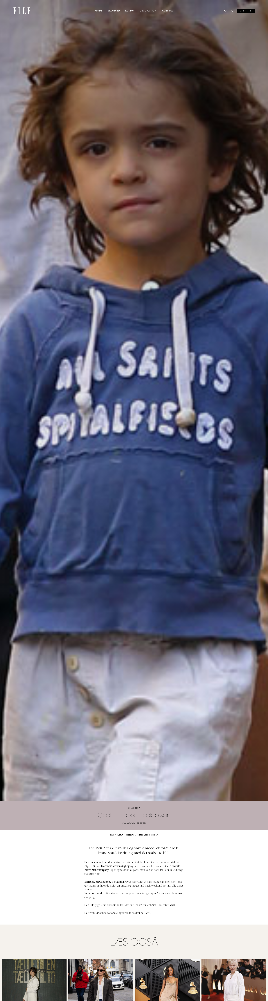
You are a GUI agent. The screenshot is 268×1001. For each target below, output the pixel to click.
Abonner (245, 11)
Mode (99, 11)
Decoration (148, 11)
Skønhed (114, 11)
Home (111, 835)
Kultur (129, 11)
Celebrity (134, 808)
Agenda (167, 11)
